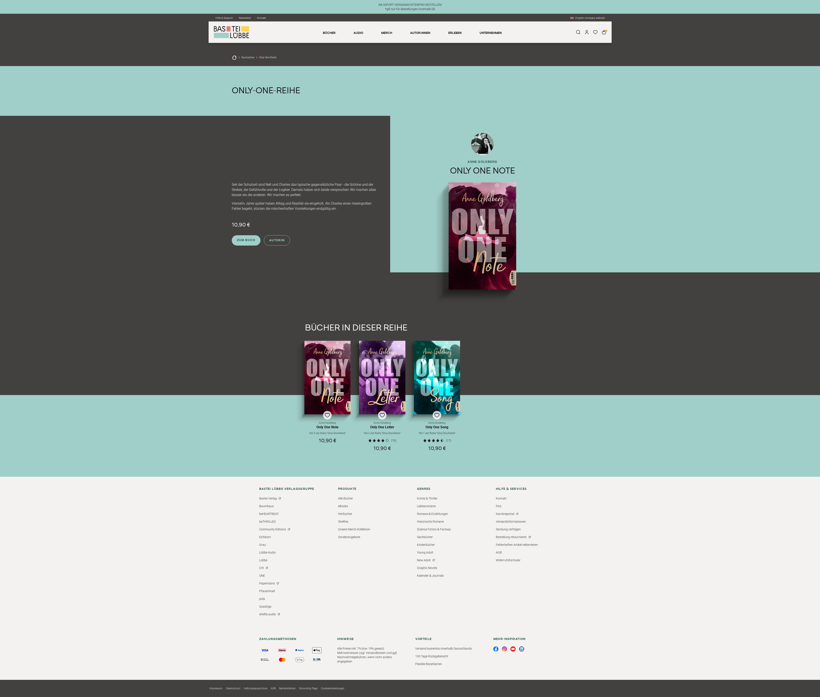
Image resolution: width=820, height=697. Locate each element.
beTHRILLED (267, 521)
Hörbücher (345, 514)
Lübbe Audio (267, 552)
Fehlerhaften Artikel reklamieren (517, 544)
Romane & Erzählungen (432, 514)
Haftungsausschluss (255, 688)
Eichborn (265, 537)
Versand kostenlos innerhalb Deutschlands (443, 648)
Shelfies (343, 521)
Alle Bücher (345, 498)
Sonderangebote (349, 537)
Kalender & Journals (430, 575)
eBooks (343, 506)
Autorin (277, 240)
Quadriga (265, 606)
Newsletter (245, 18)
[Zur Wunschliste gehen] (595, 32)
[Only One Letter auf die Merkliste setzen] (382, 377)
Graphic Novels (427, 568)
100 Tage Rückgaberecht (431, 656)
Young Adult (425, 552)
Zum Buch (246, 240)
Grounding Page (308, 688)
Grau (262, 544)
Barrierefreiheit (287, 688)
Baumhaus (266, 506)
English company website (590, 18)
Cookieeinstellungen (332, 688)
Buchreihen (248, 57)
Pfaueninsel (267, 591)
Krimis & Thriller (427, 498)
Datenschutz (233, 688)
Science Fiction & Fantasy (434, 529)
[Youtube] (513, 649)
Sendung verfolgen (508, 529)
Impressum (216, 688)
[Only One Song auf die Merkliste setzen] (437, 377)
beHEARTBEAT (269, 514)
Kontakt (261, 18)
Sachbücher (425, 537)
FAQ (498, 506)
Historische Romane (430, 521)
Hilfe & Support (224, 18)
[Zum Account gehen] (586, 32)
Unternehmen (491, 33)
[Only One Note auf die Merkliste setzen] (327, 377)
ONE (262, 575)
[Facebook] (495, 649)
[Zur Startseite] (234, 57)
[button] (327, 396)
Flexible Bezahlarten (428, 664)
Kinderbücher (426, 544)
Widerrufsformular (508, 560)
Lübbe (263, 560)
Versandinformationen (511, 521)
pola (262, 598)
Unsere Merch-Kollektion (354, 529)
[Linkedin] (521, 649)
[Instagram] (504, 649)
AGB (499, 552)
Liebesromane (426, 506)
